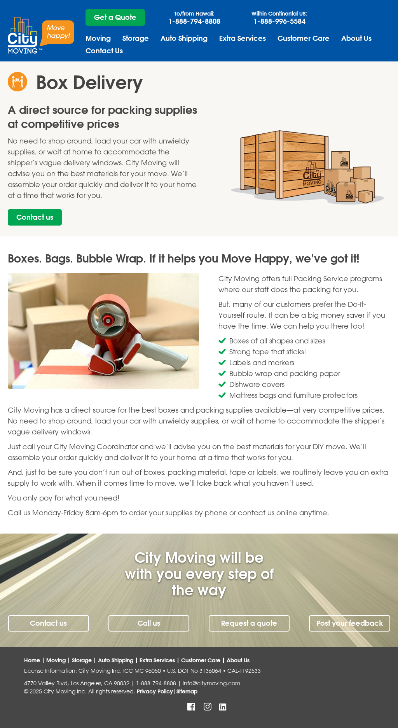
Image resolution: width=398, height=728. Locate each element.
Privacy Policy (155, 691)
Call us (149, 623)
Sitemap (186, 691)
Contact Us (104, 50)
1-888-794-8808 (194, 18)
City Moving (41, 35)
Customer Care (304, 38)
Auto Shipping (184, 38)
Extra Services (242, 38)
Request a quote (249, 623)
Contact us (34, 217)
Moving (98, 38)
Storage (135, 38)
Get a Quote (115, 17)
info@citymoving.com (211, 683)
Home (32, 660)
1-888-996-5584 (279, 18)
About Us (356, 38)
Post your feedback (349, 623)
